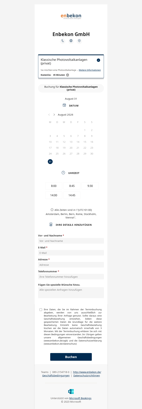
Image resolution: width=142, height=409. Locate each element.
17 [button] (50, 147)
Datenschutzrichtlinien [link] (86, 375)
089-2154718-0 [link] (60, 372)
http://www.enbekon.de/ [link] (87, 372)
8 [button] (85, 136)
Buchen (71, 357)
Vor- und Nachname (50, 235)
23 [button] (91, 147)
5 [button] (64, 136)
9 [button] (91, 136)
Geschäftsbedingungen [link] (56, 375)
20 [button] (71, 147)
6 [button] (71, 136)
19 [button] (64, 147)
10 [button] (50, 141)
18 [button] (57, 147)
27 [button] (71, 153)
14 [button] (78, 141)
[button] (49, 114)
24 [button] (50, 153)
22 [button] (84, 147)
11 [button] (57, 141)
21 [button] (78, 147)
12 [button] (64, 141)
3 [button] (50, 136)
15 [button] (84, 141)
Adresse (43, 259)
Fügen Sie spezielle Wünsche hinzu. (59, 284)
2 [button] (91, 130)
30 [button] (91, 153)
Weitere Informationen (90, 70)
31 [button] (50, 161)
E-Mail (41, 247)
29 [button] (84, 153)
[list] (71, 67)
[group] (71, 191)
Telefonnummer (47, 271)
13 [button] (71, 141)
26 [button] (64, 153)
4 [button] (57, 136)
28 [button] (78, 153)
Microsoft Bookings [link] (80, 398)
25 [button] (57, 153)
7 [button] (78, 136)
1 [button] (85, 130)
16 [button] (91, 141)
